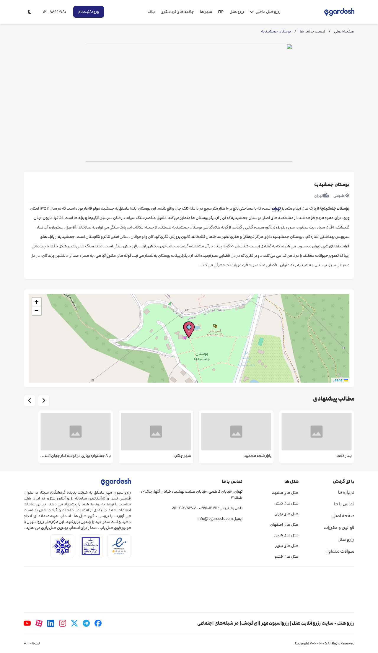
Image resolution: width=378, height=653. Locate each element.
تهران (276, 208)
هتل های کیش (286, 503)
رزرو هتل (236, 12)
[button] (189, 329)
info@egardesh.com (215, 519)
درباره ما (346, 492)
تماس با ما (344, 504)
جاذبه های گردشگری (177, 12)
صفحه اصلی (342, 515)
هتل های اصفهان (284, 525)
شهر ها (206, 12)
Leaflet (338, 379)
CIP (221, 12)
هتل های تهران (286, 514)
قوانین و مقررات (339, 527)
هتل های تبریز (286, 546)
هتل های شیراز (286, 535)
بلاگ (151, 12)
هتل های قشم (286, 556)
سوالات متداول (339, 551)
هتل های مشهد (285, 493)
